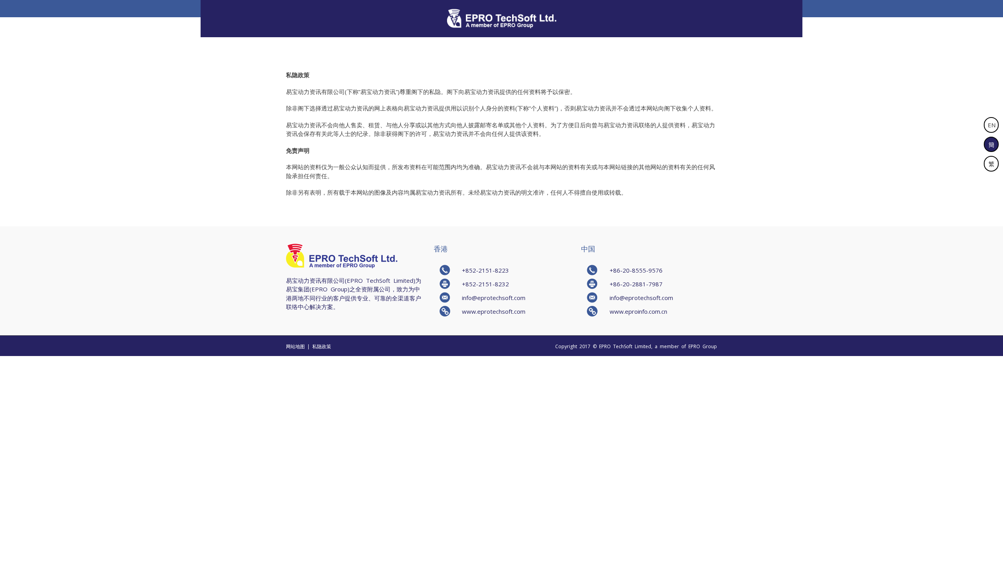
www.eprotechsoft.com (493, 311)
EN (992, 125)
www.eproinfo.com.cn (638, 311)
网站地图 (295, 346)
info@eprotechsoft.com (493, 297)
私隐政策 (321, 346)
